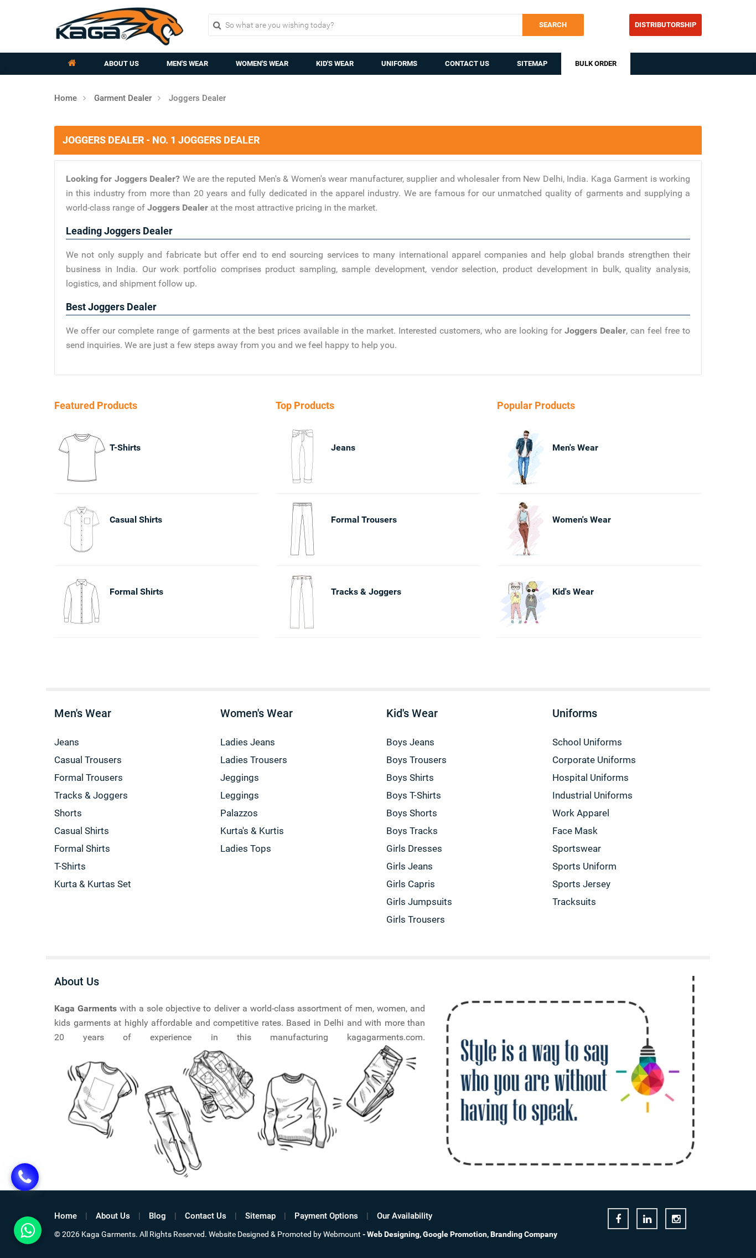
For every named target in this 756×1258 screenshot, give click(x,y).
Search (553, 25)
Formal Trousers (364, 519)
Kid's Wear (335, 63)
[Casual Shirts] (69, 529)
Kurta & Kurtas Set (92, 883)
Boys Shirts (410, 777)
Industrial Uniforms (592, 795)
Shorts (68, 813)
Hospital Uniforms (590, 777)
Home (65, 98)
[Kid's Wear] (512, 601)
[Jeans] (291, 457)
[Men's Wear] (512, 457)
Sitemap (532, 63)
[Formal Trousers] (291, 529)
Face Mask (575, 830)
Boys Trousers (416, 759)
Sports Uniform (584, 866)
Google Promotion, (456, 1234)
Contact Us (467, 63)
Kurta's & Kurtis (252, 830)
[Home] (72, 64)
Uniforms (399, 63)
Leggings (239, 795)
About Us (121, 63)
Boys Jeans (410, 742)
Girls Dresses (414, 848)
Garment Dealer (123, 98)
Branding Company (523, 1234)
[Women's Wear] (512, 529)
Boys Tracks (412, 830)
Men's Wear (187, 63)
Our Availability (404, 1216)
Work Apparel (580, 813)
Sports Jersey (581, 883)
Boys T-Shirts (413, 795)
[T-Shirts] (69, 457)
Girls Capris (410, 883)
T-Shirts (125, 447)
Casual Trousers (88, 759)
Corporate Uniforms (594, 759)
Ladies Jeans (247, 742)
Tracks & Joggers (366, 591)
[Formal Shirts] (69, 601)
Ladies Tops (245, 848)
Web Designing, (394, 1234)
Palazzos (239, 813)
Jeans (343, 447)
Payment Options (326, 1216)
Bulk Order (596, 63)
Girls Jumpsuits (419, 901)
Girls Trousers (415, 919)
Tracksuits (574, 901)
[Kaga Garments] (119, 26)
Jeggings (239, 777)
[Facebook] (618, 1218)
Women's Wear (262, 63)
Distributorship (665, 25)
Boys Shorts (411, 813)
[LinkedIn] (646, 1218)
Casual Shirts (136, 519)
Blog (157, 1216)
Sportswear (576, 848)
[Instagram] (675, 1218)
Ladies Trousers (253, 759)
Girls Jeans (409, 866)
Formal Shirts (136, 591)
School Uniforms (587, 742)
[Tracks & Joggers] (291, 601)
